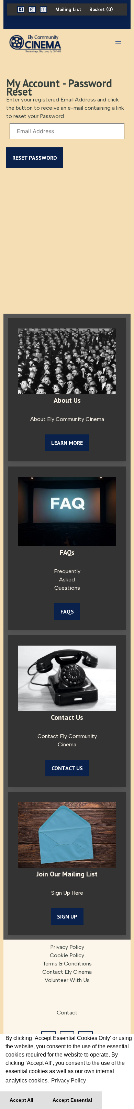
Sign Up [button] (67, 916)
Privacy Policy (67, 947)
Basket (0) (101, 9)
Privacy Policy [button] (68, 1080)
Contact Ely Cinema (67, 972)
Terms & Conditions (67, 963)
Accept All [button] (21, 1100)
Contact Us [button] (67, 768)
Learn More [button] (67, 442)
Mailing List (68, 9)
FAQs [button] (67, 611)
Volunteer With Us (67, 980)
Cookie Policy (67, 955)
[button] (20, 9)
